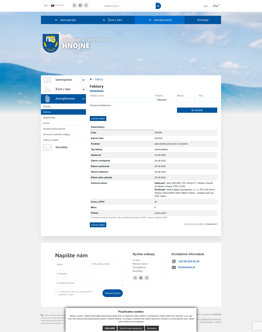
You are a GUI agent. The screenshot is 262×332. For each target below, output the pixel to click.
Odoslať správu (112, 293)
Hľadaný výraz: (97, 95)
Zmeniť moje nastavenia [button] (131, 328)
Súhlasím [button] (110, 328)
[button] (65, 20)
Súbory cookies (51, 139)
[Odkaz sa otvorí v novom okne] (74, 5)
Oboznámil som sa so (75, 293)
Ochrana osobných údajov (56, 134)
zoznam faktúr (98, 118)
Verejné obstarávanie (54, 128)
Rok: (201, 95)
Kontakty (202, 20)
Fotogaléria (139, 267)
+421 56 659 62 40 (189, 261)
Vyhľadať (198, 110)
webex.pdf (160, 212)
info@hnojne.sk (186, 267)
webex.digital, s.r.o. (59, 320)
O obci (136, 260)
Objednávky (49, 117)
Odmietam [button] (152, 328)
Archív (46, 123)
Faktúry (47, 111)
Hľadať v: (159, 95)
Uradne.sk (210, 224)
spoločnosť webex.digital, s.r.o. (53, 323)
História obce (140, 264)
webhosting (45, 320)
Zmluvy (46, 106)
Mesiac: (180, 95)
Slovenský (59, 5)
